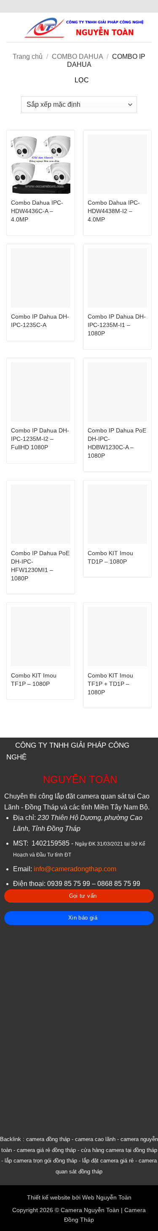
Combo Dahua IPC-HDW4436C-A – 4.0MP (37, 211)
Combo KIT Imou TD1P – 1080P (110, 557)
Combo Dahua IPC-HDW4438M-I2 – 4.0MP (114, 211)
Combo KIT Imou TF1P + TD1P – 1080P (110, 684)
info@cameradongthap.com (75, 869)
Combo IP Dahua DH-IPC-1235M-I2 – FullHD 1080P (40, 439)
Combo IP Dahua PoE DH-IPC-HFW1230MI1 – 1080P (40, 566)
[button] (11, 27)
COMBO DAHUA (77, 56)
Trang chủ (28, 56)
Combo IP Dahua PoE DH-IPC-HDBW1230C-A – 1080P (117, 443)
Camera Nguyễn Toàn (90, 1210)
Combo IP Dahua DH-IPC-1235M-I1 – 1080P (117, 325)
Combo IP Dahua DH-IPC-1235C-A (40, 321)
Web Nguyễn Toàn (106, 1197)
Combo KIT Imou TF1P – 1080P (33, 679)
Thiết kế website (48, 1197)
